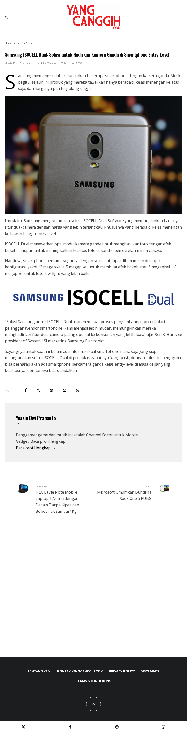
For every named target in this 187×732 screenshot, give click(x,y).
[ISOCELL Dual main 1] (93, 298)
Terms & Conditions (93, 681)
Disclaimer (150, 671)
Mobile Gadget (47, 63)
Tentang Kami (39, 671)
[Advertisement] (93, 602)
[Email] (64, 390)
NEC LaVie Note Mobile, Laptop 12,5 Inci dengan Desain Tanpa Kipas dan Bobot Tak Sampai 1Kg (57, 499)
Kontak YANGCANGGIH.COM (80, 671)
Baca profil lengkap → (36, 447)
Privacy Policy (122, 671)
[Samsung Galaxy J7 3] (93, 155)
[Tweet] (38, 390)
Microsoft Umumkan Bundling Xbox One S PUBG (124, 492)
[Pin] (51, 390)
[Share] (26, 390)
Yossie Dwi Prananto (19, 63)
